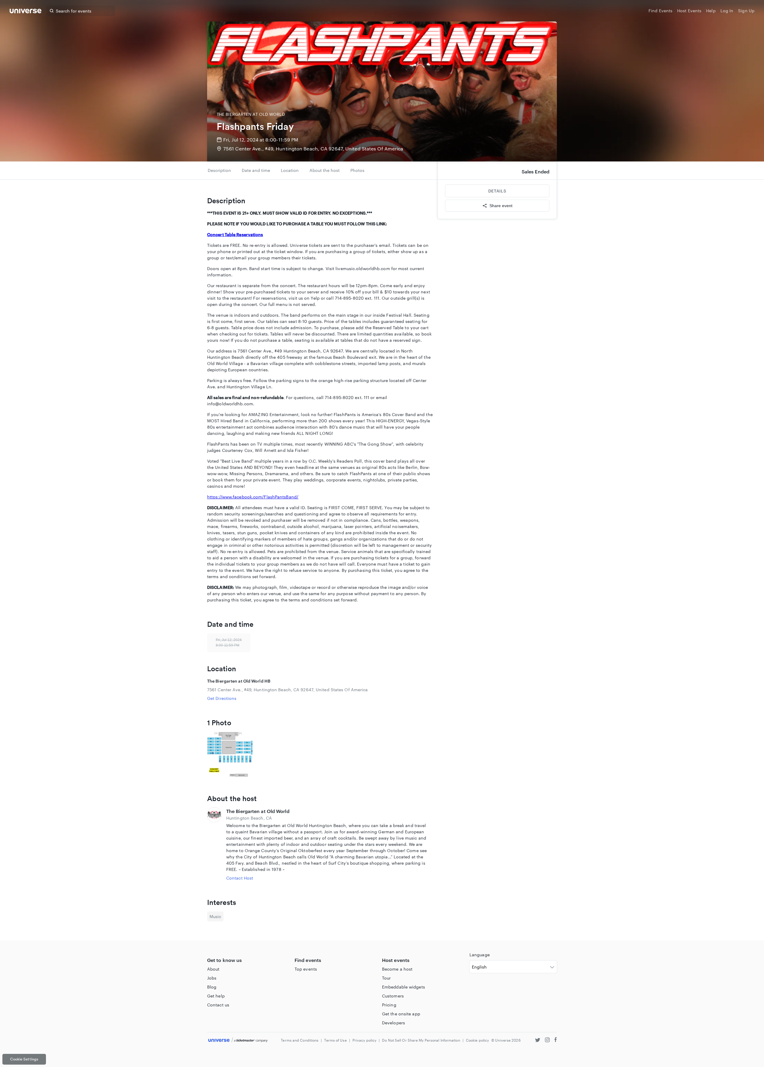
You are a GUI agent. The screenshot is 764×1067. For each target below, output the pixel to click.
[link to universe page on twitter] (537, 1040)
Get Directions (221, 698)
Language (479, 954)
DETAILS (497, 190)
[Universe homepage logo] (25, 11)
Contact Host (239, 877)
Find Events (660, 10)
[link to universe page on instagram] (547, 1040)
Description (219, 170)
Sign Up (746, 10)
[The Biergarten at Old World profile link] (214, 844)
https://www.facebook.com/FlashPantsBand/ (252, 496)
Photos (357, 170)
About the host (324, 170)
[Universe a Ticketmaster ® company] (238, 1040)
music (215, 916)
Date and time (256, 170)
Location (290, 170)
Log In (727, 10)
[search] (51, 11)
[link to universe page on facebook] (555, 1040)
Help (710, 10)
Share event (500, 205)
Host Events (689, 10)
